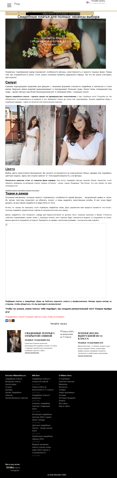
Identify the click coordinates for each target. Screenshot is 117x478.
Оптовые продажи (67, 398)
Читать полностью (32, 353)
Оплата (62, 400)
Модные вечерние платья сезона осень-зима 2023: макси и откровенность (42, 448)
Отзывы (62, 395)
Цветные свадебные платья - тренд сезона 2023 (42, 428)
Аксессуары (10, 384)
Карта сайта (64, 406)
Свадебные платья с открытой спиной (41, 380)
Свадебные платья (13, 379)
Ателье (8, 387)
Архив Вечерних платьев (16, 398)
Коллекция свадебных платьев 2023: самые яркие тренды (42, 417)
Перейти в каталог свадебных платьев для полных (22, 190)
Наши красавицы (66, 392)
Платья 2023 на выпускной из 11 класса (42, 388)
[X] (13, 320)
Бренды (8, 390)
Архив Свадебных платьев (13, 393)
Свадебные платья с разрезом (41, 396)
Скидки (62, 390)
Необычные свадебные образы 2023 (42, 437)
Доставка (63, 403)
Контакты (63, 387)
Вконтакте (15, 467)
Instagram (14, 470)
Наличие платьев (66, 381)
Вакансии (63, 384)
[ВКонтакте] (6, 320)
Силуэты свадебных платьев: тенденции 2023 (41, 406)
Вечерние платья (13, 381)
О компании (64, 379)
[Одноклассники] (10, 320)
